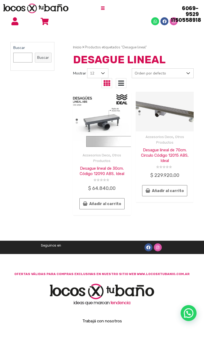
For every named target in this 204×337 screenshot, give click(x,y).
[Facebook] (164, 21)
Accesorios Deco (96, 155)
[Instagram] (158, 247)
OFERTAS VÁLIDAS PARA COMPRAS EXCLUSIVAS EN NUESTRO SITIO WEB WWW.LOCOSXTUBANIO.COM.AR (102, 274)
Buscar (19, 47)
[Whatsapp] (155, 21)
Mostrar (79, 73)
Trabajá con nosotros (102, 321)
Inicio (77, 47)
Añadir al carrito (105, 204)
